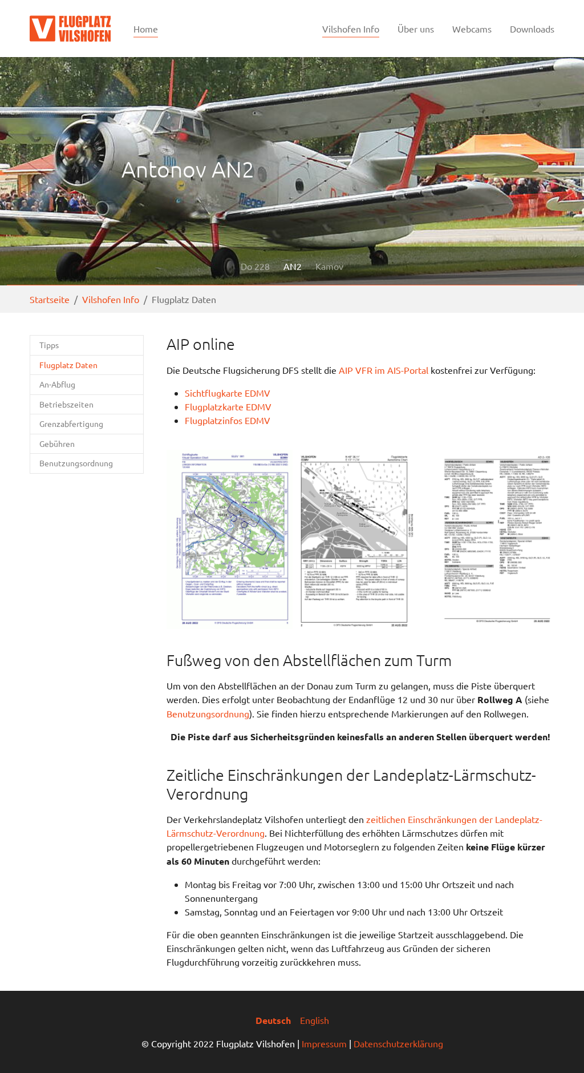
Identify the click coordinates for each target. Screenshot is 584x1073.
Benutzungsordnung (208, 713)
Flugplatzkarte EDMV (228, 406)
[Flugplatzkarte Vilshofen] (360, 539)
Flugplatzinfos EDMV (227, 420)
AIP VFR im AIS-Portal (383, 370)
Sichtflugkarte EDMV (227, 392)
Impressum (324, 1043)
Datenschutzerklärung (398, 1043)
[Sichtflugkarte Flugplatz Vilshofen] (230, 539)
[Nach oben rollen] (559, 1048)
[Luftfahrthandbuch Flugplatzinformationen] (491, 539)
